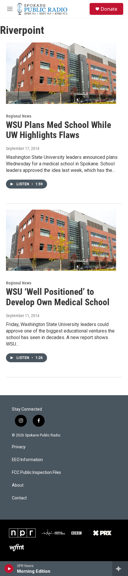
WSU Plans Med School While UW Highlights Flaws (58, 130)
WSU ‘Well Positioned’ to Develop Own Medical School (58, 297)
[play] (9, 569)
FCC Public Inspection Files (36, 472)
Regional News (18, 116)
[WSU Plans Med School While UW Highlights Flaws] (61, 73)
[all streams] (120, 568)
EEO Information (27, 460)
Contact (19, 498)
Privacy (19, 447)
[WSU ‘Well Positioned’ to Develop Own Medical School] (61, 240)
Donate (109, 9)
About (18, 485)
